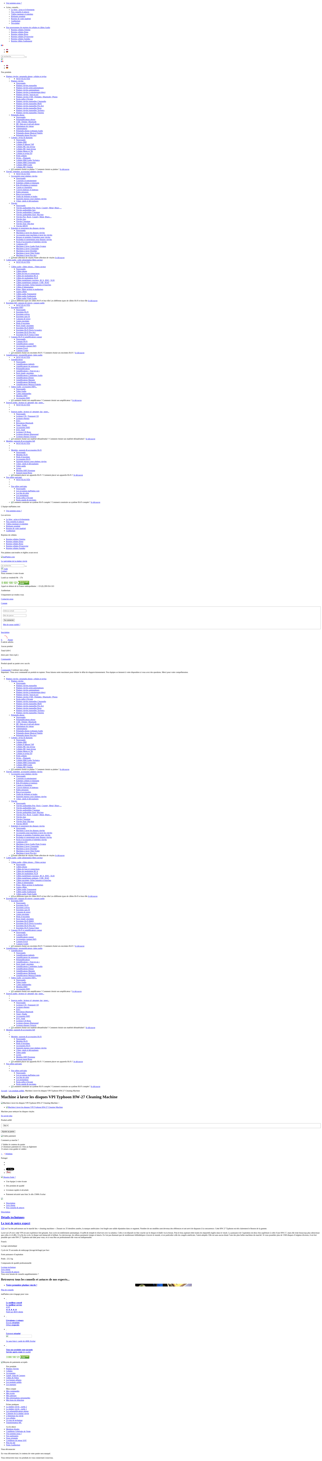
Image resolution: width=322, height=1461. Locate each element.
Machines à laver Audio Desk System (31, 246)
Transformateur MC (14, 1422)
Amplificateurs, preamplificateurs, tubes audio (24, 355)
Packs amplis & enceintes (26, 500)
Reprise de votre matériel (21, 19)
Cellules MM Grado (24, 165)
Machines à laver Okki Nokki (28, 253)
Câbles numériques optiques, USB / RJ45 (32, 282)
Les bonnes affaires (13, 1380)
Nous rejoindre (12, 1438)
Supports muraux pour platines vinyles (31, 199)
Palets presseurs (22, 192)
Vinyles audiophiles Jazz (26, 210)
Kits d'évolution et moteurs (26, 185)
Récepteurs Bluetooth (24, 423)
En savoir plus (6, 1116)
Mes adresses (11, 1396)
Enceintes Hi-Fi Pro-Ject (25, 332)
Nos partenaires (12, 1436)
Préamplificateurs (23, 369)
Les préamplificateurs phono (17, 1411)
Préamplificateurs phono (25, 119)
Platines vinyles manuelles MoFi (29, 104)
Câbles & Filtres (12, 1378)
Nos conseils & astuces (15, 1208)
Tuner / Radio (21, 425)
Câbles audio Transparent (26, 294)
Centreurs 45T (22, 244)
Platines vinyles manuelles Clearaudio (31, 101)
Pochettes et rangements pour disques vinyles (34, 239)
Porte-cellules (21, 156)
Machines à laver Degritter (26, 251)
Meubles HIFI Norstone (25, 470)
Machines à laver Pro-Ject (26, 255)
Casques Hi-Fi (22, 341)
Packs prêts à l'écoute (24, 99)
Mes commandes (12, 1391)
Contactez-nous (7, 599)
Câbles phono (21, 271)
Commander (6, 659)
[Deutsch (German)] (7, 52)
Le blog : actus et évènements (22, 10)
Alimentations (21, 128)
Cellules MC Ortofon (24, 167)
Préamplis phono (17, 115)
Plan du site (10, 1443)
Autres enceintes (22, 321)
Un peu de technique (14, 1420)
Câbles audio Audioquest (26, 296)
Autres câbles (21, 292)
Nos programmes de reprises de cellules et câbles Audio (28, 27)
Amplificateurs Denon (25, 378)
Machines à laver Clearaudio (27, 249)
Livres (18, 468)
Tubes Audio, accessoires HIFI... (24, 387)
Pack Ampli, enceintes (25, 326)
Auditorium (15, 21)
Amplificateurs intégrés (25, 364)
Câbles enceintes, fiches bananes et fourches (33, 285)
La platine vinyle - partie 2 (16, 1407)
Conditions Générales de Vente (18, 1431)
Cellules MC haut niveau (26, 149)
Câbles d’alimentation (24, 287)
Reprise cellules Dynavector (22, 36)
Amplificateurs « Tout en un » (28, 371)
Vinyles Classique (23, 221)
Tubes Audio (21, 391)
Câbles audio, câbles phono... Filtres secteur (28, 267)
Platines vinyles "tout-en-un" (27, 94)
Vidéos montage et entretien (22, 14)
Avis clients (10, 1205)
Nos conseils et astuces (20, 12)
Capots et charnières (24, 187)
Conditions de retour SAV (16, 1440)
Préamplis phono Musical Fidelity (29, 133)
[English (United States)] (7, 50)
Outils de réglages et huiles (26, 196)
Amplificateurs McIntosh (26, 382)
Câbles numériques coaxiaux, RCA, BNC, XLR (35, 280)
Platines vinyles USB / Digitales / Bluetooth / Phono (36, 97)
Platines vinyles (17, 81)
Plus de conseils (7, 1290)
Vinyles (14, 203)
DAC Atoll (20, 430)
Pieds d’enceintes (23, 323)
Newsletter (15, 23)
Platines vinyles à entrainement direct (30, 92)
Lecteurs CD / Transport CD (27, 416)
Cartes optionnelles (23, 393)
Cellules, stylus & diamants (22, 138)
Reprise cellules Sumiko (20, 39)
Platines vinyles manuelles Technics (30, 110)
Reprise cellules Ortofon (20, 30)
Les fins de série (22, 493)
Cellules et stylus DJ (24, 153)
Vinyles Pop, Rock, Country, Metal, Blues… (34, 217)
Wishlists (6, 1154)
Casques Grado (22, 350)
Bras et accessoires (23, 194)
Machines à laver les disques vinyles (30, 233)
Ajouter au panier (8, 1131)
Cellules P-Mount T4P (25, 144)
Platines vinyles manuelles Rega (29, 108)
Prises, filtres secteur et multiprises (29, 289)
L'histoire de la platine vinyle (17, 1413)
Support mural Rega (24, 473)
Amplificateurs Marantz (25, 380)
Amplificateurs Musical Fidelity (28, 384)
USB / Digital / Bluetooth (26, 122)
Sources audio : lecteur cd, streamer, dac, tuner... (25, 403)
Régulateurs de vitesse (25, 126)
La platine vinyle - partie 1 (16, 1409)
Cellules (9, 1371)
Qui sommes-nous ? (14, 3)
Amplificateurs (17, 359)
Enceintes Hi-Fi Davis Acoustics (29, 330)
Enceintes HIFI (17, 307)
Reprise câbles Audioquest (21, 41)
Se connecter (9, 620)
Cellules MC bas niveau (25, 147)
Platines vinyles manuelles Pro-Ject (30, 106)
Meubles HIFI (21, 396)
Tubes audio (21, 466)
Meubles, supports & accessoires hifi (20, 441)
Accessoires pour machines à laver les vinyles (34, 235)
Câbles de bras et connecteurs (27, 273)
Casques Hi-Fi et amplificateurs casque (26, 337)
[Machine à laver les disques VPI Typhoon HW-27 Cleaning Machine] (34, 1107)
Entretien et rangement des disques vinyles (28, 228)
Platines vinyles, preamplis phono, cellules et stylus (26, 76)
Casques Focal (22, 348)
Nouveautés (21, 83)
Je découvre (64, 169)
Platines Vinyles (12, 1369)
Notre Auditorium (13, 1445)
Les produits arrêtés (14, 1382)
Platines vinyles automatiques (27, 90)
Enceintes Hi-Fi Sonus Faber (27, 335)
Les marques (11, 1384)
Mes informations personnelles (18, 1398)
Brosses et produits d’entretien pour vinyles (33, 237)
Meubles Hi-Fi (22, 455)
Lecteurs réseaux (22, 418)
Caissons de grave (23, 319)
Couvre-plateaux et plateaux (27, 190)
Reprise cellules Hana (19, 32)
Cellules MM (21, 142)
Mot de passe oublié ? (11, 624)
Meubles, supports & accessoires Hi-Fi (26, 450)
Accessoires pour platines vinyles (24, 176)
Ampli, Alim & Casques (15, 1375)
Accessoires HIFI (23, 398)
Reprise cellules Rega (19, 34)
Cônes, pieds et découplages (27, 201)
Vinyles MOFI (22, 226)
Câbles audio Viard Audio (26, 298)
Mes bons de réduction (15, 1400)
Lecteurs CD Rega (23, 432)
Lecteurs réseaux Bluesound (27, 434)
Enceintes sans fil (23, 316)
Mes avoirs (10, 1393)
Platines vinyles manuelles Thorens (30, 113)
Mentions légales (12, 1429)
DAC (18, 421)
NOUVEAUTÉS (23, 79)
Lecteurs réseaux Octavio (26, 436)
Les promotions (22, 495)
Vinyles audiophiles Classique (28, 212)
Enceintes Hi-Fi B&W (25, 328)
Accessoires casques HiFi (26, 346)
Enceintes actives (23, 314)
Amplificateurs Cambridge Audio (29, 375)
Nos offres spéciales (14, 477)
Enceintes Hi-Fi (22, 312)
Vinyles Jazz (21, 219)
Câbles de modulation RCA (27, 276)
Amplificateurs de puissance (27, 366)
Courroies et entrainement (26, 181)
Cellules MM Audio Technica (28, 160)
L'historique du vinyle (14, 1416)
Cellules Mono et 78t (24, 151)
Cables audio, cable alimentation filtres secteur (24, 260)
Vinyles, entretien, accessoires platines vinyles (24, 171)
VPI (2, 1228)
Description (10, 1203)
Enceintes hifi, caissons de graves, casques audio (25, 303)
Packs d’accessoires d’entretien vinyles (31, 242)
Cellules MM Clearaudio (26, 162)
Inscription (5, 632)
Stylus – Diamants (23, 158)
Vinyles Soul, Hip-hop (25, 224)
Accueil (4, 1091)
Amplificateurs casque (25, 344)
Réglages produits (18, 16)
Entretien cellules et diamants (27, 183)
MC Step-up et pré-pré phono (27, 124)
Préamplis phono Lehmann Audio (29, 131)
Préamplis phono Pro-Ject (26, 135)
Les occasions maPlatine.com (27, 491)
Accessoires (10, 1373)
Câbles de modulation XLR (27, 278)
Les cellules (10, 1418)
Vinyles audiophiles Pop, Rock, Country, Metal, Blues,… (39, 208)
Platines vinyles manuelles (26, 85)
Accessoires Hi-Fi (23, 459)
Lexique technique (8, 1267)
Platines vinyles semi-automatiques (30, 88)
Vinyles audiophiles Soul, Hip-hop (30, 215)
